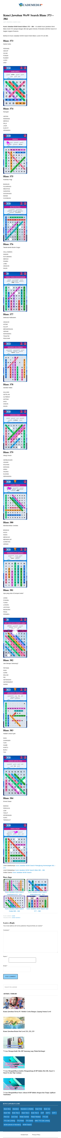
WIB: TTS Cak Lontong (42, 1120)
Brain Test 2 (16, 1113)
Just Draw (14, 1117)
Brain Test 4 (35, 1113)
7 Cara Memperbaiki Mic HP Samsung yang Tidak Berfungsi (24, 1051)
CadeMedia (30, 5)
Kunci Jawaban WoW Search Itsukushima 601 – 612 (37, 893)
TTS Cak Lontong (9, 1120)
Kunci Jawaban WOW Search (22, 872)
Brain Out (47, 1109)
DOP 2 (48, 1113)
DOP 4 (54, 1113)
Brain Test (7, 1113)
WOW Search (27, 1124)
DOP (42, 1113)
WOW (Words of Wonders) (12, 1124)
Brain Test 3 (25, 1113)
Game (13, 916)
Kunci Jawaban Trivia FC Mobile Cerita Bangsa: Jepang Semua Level (27, 1011)
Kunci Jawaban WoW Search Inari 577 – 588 (37, 910)
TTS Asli (45, 1117)
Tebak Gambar (24, 1117)
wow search (16, 917)
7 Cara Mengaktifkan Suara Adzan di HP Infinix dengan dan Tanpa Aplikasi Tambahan (29, 1093)
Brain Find (38, 1109)
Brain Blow (7, 1109)
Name (5, 956)
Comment (6, 930)
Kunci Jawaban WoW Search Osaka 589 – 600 (14, 910)
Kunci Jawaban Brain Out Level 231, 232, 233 (18, 1031)
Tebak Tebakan (36, 1117)
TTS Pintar (20, 1120)
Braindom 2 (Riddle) (27, 1109)
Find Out (6, 1117)
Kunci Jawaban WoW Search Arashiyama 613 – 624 (14, 893)
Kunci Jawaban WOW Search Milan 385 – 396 (30, 870)
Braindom (16, 1109)
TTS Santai (29, 1120)
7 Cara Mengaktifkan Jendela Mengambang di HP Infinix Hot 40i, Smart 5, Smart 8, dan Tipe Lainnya (29, 1072)
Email (5, 965)
